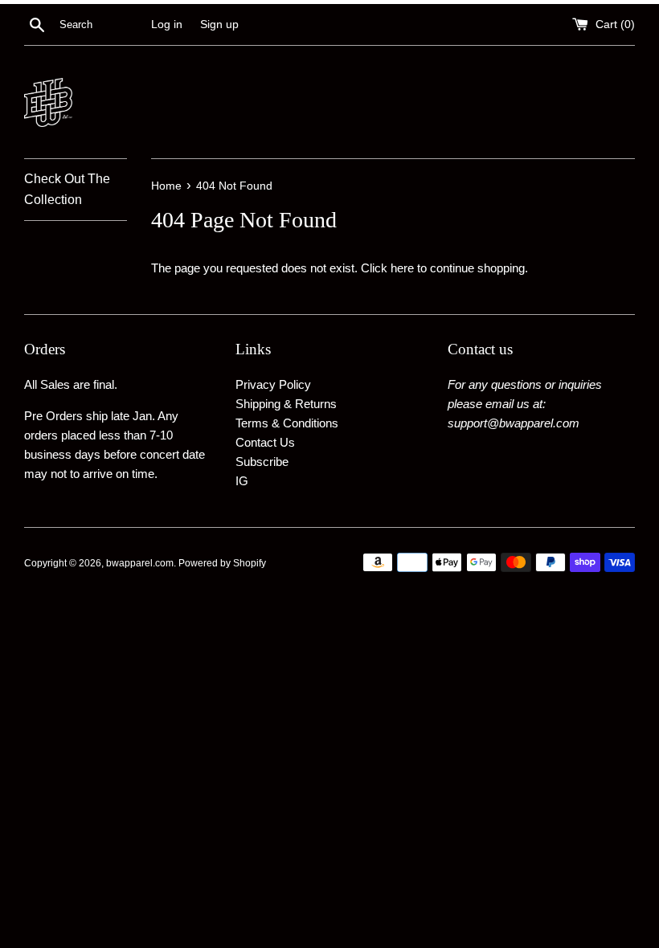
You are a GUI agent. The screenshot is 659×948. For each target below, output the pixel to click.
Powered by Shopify (222, 563)
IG (241, 481)
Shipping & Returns (286, 404)
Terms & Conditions (286, 423)
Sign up (219, 24)
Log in (166, 24)
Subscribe (262, 461)
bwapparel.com (140, 563)
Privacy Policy (273, 384)
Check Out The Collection (67, 189)
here (402, 268)
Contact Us (265, 442)
